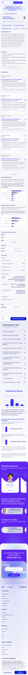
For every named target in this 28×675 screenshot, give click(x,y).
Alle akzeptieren (20, 672)
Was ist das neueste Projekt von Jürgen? (12, 348)
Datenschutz (5, 649)
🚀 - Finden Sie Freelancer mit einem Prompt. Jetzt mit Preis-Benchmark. (12, 9)
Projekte (4, 617)
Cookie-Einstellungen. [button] (14, 669)
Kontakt (3, 652)
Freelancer (4, 612)
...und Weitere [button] (13, 174)
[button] (19, 25)
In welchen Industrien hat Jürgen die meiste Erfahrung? (11, 358)
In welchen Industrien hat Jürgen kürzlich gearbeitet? (12, 368)
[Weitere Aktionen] (3, 319)
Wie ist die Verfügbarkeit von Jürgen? (11, 382)
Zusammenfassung (6, 28)
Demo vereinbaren (18, 2)
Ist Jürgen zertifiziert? (8, 378)
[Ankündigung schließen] (25, 8)
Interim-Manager (6, 600)
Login (3, 621)
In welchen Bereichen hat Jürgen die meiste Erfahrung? (11, 363)
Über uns (4, 631)
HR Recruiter (5, 598)
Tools (3, 633)
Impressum (4, 654)
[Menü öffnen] (25, 2)
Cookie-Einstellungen (7, 645)
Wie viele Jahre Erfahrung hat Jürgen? (12, 339)
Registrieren (4, 619)
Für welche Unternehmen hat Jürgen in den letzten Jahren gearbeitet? (12, 352)
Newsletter (4, 605)
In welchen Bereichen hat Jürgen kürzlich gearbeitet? (12, 374)
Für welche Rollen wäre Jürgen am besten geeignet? (12, 343)
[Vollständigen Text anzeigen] (13, 92)
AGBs (3, 647)
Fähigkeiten (16, 28)
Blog (3, 635)
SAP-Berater (5, 603)
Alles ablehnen (7, 672)
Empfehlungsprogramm (7, 614)
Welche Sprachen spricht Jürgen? (11, 335)
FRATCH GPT (5, 628)
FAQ (3, 638)
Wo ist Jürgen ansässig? (8, 331)
